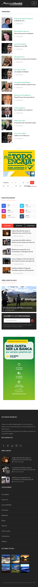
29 (16, 186)
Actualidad (5, 494)
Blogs (3, 520)
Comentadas (31, 225)
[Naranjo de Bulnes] (6, 559)
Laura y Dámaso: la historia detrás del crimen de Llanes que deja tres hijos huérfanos (23, 261)
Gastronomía (6, 531)
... (19, 182)
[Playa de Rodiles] (15, 559)
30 (20, 186)
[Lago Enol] (25, 559)
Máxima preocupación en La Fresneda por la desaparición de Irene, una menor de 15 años (22, 252)
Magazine (5, 515)
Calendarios (6, 536)
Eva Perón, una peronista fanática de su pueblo (25, 59)
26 (8, 186)
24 (32, 182)
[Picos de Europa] (25, 568)
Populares (7, 225)
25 (3, 186)
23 (27, 182)
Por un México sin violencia (23, 109)
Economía (5, 510)
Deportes (5, 499)
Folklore (4, 541)
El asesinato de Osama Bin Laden (25, 122)
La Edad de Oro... (23, 20)
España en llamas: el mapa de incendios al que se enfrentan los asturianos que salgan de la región (23, 270)
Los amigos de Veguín (21, 71)
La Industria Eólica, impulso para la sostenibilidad (25, 84)
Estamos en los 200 (20, 45)
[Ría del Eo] (15, 568)
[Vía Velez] (6, 568)
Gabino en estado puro (21, 134)
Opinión (4, 526)
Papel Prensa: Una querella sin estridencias (24, 97)
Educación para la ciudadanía (23, 32)
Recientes (19, 225)
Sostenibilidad (6, 505)
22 (23, 182)
